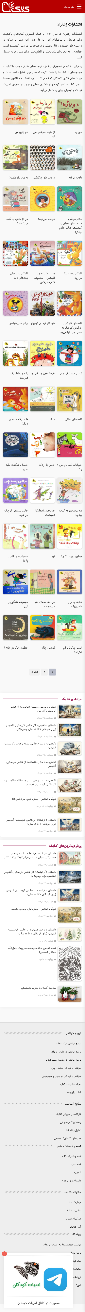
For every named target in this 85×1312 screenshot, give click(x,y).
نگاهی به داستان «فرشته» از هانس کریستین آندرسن (31, 764)
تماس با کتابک (73, 1210)
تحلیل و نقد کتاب (72, 1130)
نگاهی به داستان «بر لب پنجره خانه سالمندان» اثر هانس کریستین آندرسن (30, 782)
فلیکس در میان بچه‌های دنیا (19, 276)
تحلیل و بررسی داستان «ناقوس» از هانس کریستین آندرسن (33, 709)
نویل (52, 556)
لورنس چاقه (48, 647)
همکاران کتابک (73, 1219)
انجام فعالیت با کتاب (70, 1084)
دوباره (78, 132)
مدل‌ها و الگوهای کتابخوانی (67, 1138)
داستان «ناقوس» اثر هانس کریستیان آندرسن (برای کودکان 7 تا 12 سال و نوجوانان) (31, 727)
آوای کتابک (75, 1227)
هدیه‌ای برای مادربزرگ (75, 604)
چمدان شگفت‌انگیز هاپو (17, 467)
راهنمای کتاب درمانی (70, 1122)
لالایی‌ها (77, 1172)
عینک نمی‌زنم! (46, 219)
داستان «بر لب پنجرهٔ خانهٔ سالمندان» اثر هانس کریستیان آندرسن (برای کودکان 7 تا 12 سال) (31, 856)
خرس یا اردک (47, 465)
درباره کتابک (74, 1202)
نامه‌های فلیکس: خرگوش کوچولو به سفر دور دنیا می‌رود (70, 328)
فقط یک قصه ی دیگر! (18, 421)
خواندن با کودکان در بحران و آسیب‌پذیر (61, 1076)
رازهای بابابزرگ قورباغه (19, 376)
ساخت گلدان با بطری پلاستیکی (38, 988)
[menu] (79, 7)
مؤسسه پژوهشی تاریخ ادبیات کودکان (62, 1244)
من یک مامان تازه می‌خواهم (45, 604)
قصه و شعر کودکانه (71, 1156)
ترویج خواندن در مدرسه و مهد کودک (63, 1060)
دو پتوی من (21, 132)
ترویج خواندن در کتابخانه (68, 1043)
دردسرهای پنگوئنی (44, 177)
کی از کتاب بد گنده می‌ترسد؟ (17, 221)
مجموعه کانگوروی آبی (18, 604)
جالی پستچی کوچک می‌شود (16, 513)
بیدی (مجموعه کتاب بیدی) (70, 513)
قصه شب (76, 1164)
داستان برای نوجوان (71, 1180)
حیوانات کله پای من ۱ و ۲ (69, 467)
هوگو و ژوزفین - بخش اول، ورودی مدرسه (33, 909)
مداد (52, 419)
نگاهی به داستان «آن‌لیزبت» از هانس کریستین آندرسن (30, 746)
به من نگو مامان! (18, 177)
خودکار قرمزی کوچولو (43, 323)
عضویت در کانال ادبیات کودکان (38, 1303)
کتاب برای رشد (74, 1092)
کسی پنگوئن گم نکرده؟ (72, 650)
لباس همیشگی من (71, 373)
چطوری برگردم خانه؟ (16, 647)
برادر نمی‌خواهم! (18, 323)
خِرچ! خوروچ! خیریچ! (42, 373)
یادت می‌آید (75, 177)
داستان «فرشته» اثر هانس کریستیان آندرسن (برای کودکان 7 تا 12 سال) (31, 822)
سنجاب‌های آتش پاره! (18, 558)
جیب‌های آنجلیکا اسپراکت (45, 513)
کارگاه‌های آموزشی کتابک (68, 1114)
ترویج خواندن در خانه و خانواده (66, 1052)
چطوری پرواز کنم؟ (71, 556)
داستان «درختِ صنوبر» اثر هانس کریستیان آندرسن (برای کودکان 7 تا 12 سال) (32, 932)
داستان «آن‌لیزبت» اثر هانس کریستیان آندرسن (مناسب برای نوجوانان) (30, 874)
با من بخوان (75, 1253)
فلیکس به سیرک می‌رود (72, 276)
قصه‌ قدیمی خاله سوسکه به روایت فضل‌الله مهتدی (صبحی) (32, 950)
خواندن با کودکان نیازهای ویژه (66, 1068)
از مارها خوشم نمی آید (44, 134)
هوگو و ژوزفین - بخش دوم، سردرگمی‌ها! (34, 799)
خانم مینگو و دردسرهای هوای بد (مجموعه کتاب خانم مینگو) (70, 226)
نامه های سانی (73, 419)
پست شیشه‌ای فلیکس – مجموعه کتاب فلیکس (44, 278)
